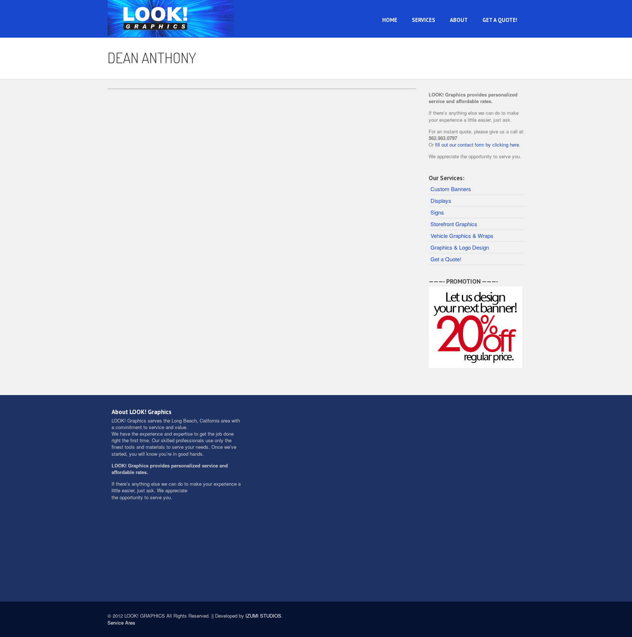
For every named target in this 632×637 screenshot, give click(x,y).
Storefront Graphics (453, 224)
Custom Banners (450, 189)
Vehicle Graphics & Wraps (461, 235)
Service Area (121, 622)
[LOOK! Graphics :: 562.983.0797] (172, 16)
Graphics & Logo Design (459, 247)
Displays (440, 200)
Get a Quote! (499, 19)
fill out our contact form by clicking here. (477, 144)
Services (423, 19)
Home (389, 19)
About (459, 19)
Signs (437, 212)
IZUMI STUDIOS (263, 615)
